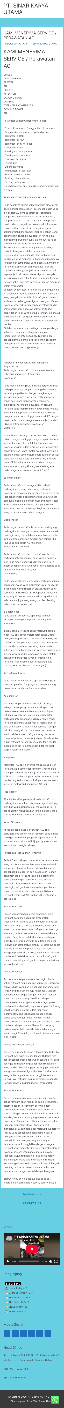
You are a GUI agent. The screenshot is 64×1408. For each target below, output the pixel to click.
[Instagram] (7, 1333)
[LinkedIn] (48, 1333)
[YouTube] (39, 1333)
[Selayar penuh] (56, 1261)
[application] (32, 1249)
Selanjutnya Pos (32, 1202)
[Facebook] (23, 1333)
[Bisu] (50, 1261)
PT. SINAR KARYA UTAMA (25, 8)
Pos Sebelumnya (32, 1194)
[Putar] (8, 1261)
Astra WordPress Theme (40, 1401)
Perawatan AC (13, 43)
